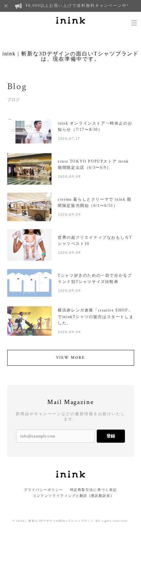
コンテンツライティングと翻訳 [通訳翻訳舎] (70, 495)
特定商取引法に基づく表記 (93, 490)
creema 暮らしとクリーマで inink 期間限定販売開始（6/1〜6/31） (94, 202)
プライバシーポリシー (43, 490)
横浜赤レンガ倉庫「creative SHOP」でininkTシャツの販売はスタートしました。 (95, 316)
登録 (111, 436)
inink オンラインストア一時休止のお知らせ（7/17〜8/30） (95, 126)
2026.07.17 (69, 138)
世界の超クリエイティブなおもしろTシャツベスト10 (95, 240)
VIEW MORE (70, 357)
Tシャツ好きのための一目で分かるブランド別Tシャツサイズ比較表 (95, 278)
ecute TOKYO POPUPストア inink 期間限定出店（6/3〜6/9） (93, 164)
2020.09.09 (69, 176)
